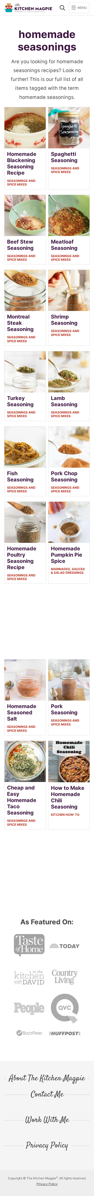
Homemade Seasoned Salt (21, 712)
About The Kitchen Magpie (47, 1078)
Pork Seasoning (64, 709)
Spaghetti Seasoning (64, 157)
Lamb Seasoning (64, 401)
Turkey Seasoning (20, 401)
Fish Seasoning (20, 476)
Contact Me (47, 1094)
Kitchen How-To (65, 815)
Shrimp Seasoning (64, 320)
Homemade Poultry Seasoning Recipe (21, 557)
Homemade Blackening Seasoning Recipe (21, 163)
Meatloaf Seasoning (64, 245)
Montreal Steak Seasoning (20, 323)
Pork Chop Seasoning (64, 476)
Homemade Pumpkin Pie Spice (66, 554)
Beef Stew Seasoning (20, 245)
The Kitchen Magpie (28, 7)
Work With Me (47, 1120)
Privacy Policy (47, 1145)
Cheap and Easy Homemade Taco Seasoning (21, 800)
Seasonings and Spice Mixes (21, 182)
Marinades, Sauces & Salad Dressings (68, 571)
